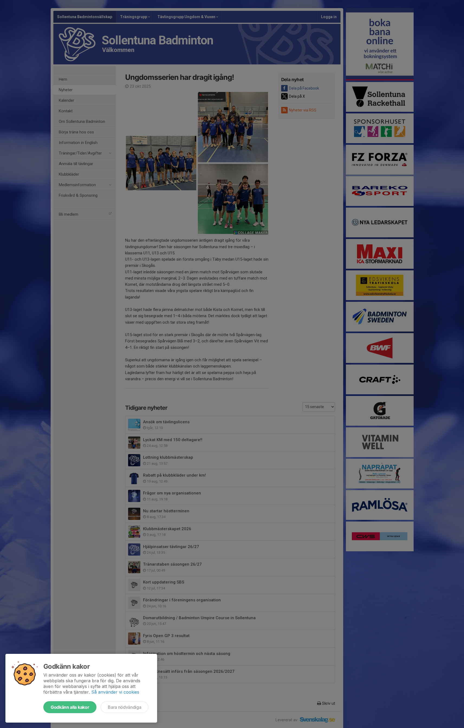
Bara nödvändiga (124, 707)
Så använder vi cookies (115, 692)
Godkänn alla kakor (70, 707)
